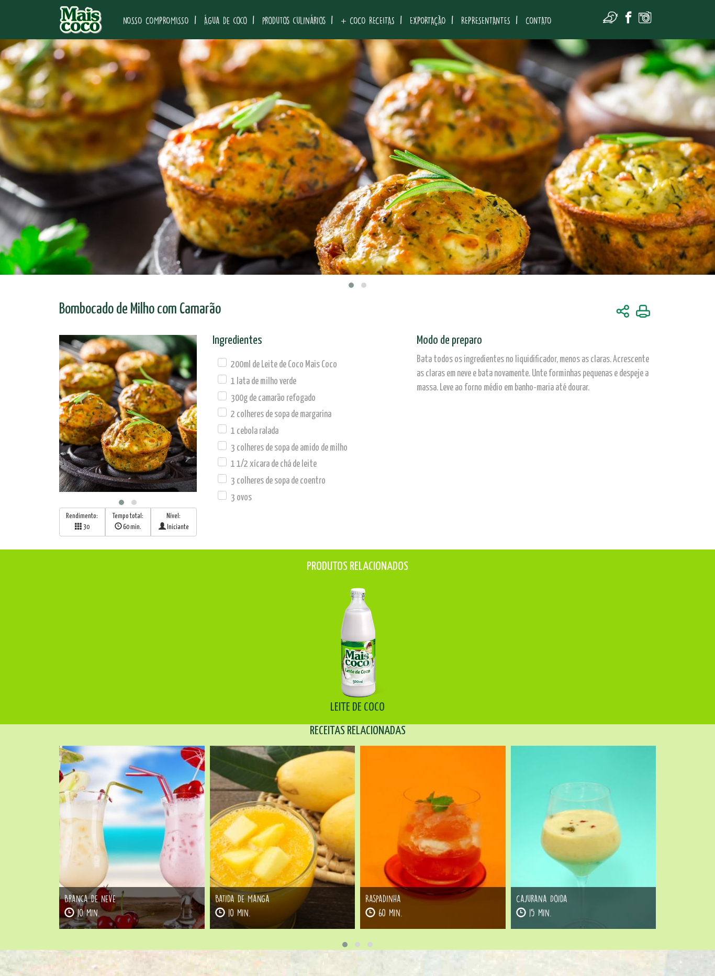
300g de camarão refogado (273, 398)
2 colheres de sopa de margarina (281, 414)
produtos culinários (294, 21)
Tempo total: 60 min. (128, 522)
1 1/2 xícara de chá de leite (274, 464)
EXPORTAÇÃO (428, 21)
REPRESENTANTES (485, 21)
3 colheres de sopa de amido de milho (289, 448)
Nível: (177, 522)
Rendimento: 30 (82, 522)
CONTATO (539, 21)
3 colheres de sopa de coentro (278, 481)
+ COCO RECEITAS (368, 21)
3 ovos (241, 497)
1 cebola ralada (254, 431)
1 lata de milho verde (263, 381)
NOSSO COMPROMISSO (156, 21)
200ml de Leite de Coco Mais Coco (284, 364)
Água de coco (225, 21)
